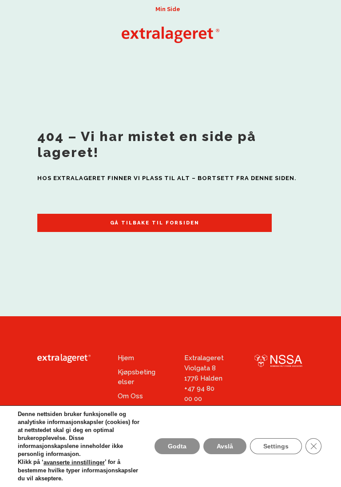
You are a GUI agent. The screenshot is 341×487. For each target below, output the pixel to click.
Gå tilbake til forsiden (154, 223)
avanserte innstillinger (74, 462)
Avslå (225, 446)
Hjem (126, 358)
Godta (177, 446)
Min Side (167, 9)
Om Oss (130, 396)
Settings (276, 446)
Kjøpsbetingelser (136, 377)
